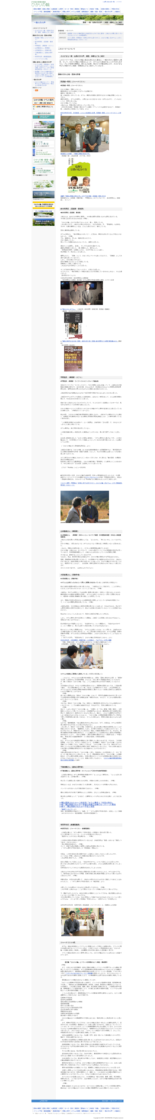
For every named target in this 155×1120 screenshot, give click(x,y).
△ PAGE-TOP (43, 1101)
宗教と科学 (66, 11)
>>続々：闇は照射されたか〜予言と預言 (76, 806)
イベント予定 (38, 11)
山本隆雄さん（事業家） (43, 48)
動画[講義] (48, 11)
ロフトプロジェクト (91, 477)
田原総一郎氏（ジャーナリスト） (44, 38)
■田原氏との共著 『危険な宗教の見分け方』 (75, 154)
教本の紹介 (106, 14)
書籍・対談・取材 (96, 11)
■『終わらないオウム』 (68, 309)
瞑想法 (77, 1108)
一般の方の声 (108, 11)
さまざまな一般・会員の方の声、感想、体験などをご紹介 (44, 31)
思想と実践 (46, 1108)
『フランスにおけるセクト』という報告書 (79, 973)
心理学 (61, 1108)
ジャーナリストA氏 (41, 59)
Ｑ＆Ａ (99, 14)
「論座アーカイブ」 (67, 809)
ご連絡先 (117, 11)
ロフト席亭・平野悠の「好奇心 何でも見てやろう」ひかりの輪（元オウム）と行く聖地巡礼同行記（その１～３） (44, 67)
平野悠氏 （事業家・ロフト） (44, 46)
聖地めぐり (84, 1108)
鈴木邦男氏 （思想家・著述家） (44, 42)
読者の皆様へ (105, 9)
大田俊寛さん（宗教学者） (43, 50)
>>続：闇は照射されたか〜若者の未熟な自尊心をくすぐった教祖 (87, 805)
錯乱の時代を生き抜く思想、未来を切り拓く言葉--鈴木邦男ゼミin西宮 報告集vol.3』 (90, 341)
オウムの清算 (75, 11)
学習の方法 (115, 9)
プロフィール (69, 14)
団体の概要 (37, 1108)
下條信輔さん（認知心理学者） (43, 53)
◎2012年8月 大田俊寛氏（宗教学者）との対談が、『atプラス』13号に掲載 (86, 640)
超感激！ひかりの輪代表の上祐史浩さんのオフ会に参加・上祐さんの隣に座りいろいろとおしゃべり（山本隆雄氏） (44, 74)
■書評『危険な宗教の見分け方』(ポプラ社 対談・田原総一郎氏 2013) (83, 196)
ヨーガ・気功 (69, 1108)
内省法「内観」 (95, 9)
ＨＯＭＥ (119, 1)
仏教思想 (54, 1108)
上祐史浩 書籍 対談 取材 (57, 14)
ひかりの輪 (46, 4)
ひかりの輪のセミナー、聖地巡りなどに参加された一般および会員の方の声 (44, 83)
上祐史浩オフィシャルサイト (41, 14)
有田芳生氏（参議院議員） (43, 56)
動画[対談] (57, 11)
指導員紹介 (85, 11)
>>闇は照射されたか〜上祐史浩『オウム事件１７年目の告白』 (86, 803)
